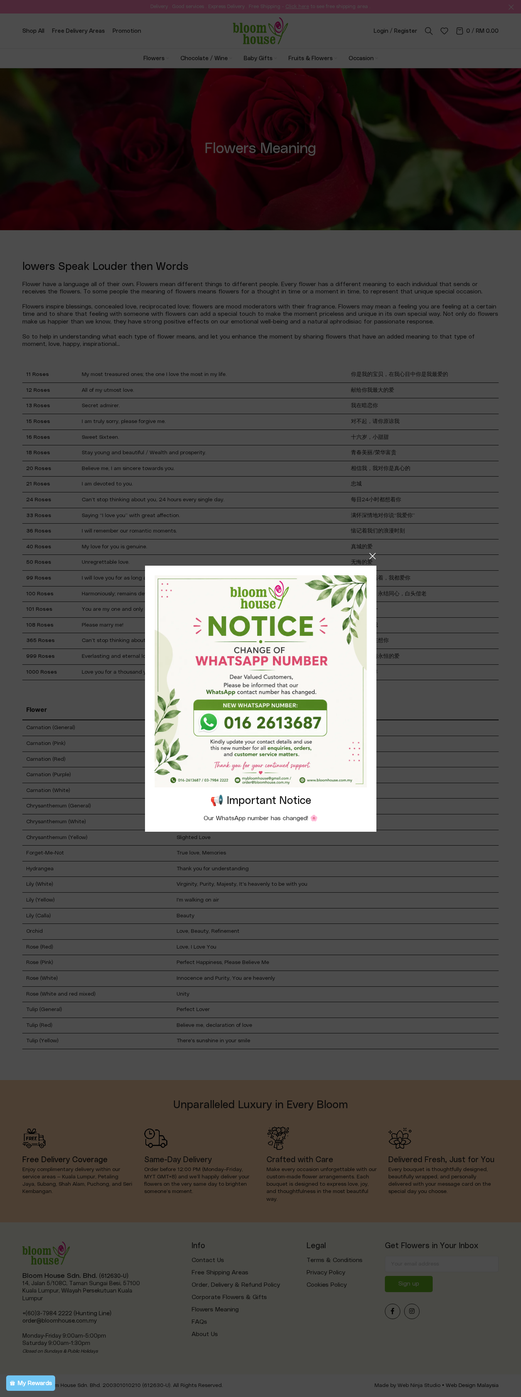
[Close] (372, 556)
